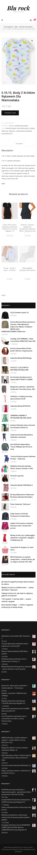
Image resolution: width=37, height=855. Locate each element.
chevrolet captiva (10, 128)
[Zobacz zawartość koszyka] (34, 20)
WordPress (18, 851)
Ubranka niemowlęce (21, 126)
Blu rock (18, 8)
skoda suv (12, 131)
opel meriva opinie (23, 128)
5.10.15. (11, 126)
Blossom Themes (18, 849)
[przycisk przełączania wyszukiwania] (31, 20)
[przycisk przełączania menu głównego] (2, 20)
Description (19, 143)
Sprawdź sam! (10, 113)
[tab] (19, 143)
